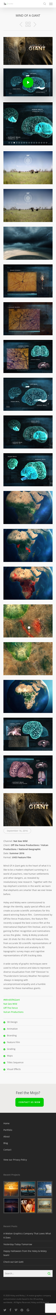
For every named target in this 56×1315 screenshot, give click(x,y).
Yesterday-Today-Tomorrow (17, 1244)
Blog (5, 1143)
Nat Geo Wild (10, 1003)
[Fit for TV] (45, 1189)
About (6, 1136)
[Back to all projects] (28, 24)
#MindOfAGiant (11, 999)
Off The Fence (10, 1007)
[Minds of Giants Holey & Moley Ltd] (28, 167)
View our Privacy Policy (15, 1159)
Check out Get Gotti (13, 1261)
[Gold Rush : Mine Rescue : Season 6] (11, 1189)
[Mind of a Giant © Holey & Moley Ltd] (28, 809)
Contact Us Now (29, 1102)
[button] (51, 3)
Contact (7, 1149)
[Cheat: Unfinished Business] (28, 1205)
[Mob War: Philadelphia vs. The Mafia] (28, 1189)
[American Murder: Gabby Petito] (11, 1205)
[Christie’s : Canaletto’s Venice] (45, 1205)
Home (6, 1123)
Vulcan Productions (13, 1011)
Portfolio (7, 1129)
